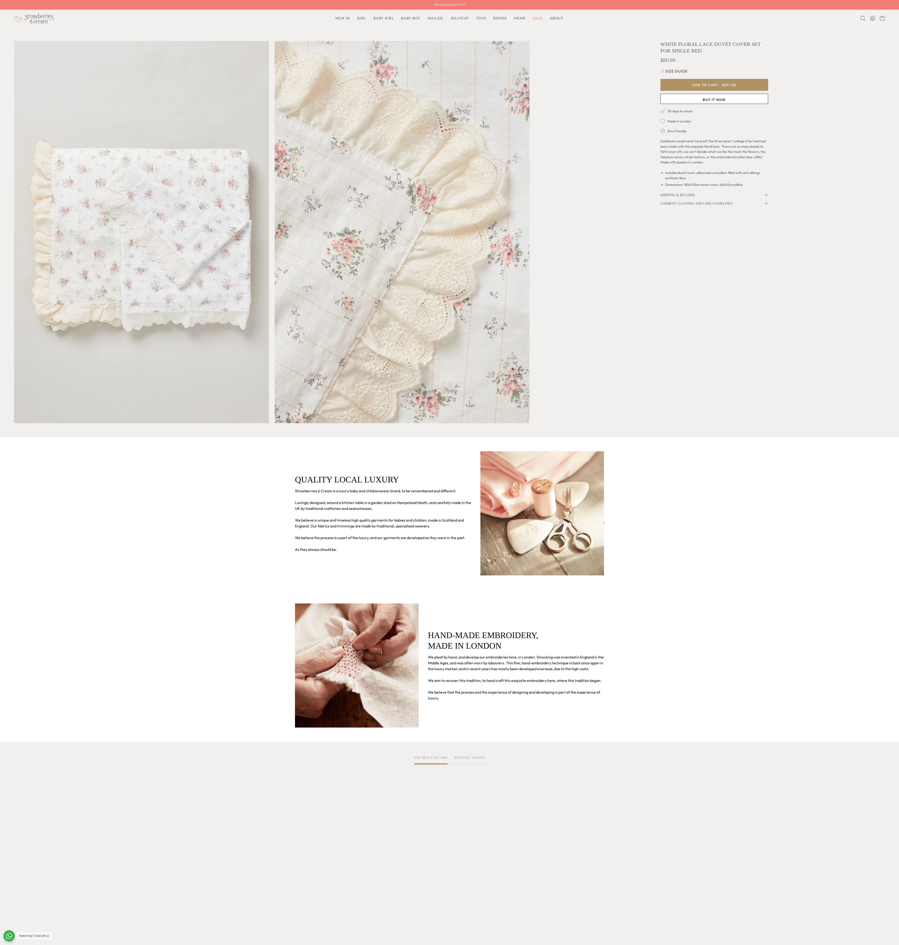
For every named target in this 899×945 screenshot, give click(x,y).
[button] (411, 18)
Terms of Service (373, 823)
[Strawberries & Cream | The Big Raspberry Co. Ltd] (34, 18)
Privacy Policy (370, 831)
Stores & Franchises (311, 883)
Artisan (301, 838)
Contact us (431, 846)
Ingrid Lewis (305, 860)
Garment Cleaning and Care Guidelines (696, 203)
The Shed (303, 867)
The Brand (303, 823)
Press (299, 891)
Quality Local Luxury (312, 831)
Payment (430, 838)
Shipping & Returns (677, 195)
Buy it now (714, 100)
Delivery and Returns (439, 831)
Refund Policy (370, 846)
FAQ (426, 823)
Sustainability (306, 875)
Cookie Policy (370, 838)
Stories (301, 898)
